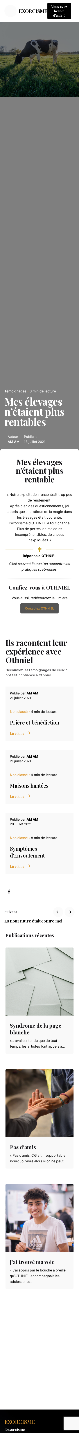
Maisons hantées (29, 785)
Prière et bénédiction (34, 722)
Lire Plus (17, 733)
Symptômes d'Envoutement (27, 852)
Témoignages (15, 391)
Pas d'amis (23, 1147)
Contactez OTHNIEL (39, 608)
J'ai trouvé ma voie (32, 1261)
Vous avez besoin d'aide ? (59, 11)
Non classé (19, 712)
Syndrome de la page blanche (35, 1029)
